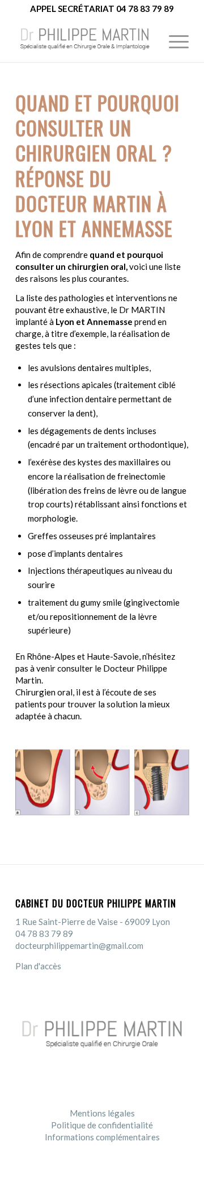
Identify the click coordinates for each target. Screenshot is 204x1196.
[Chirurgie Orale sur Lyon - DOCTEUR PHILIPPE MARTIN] (84, 39)
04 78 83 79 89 (44, 933)
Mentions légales (102, 1113)
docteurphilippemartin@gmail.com (79, 945)
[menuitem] (173, 39)
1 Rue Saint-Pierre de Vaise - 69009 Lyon (92, 921)
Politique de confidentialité (102, 1125)
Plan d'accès (38, 966)
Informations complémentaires (102, 1137)
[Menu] (173, 39)
